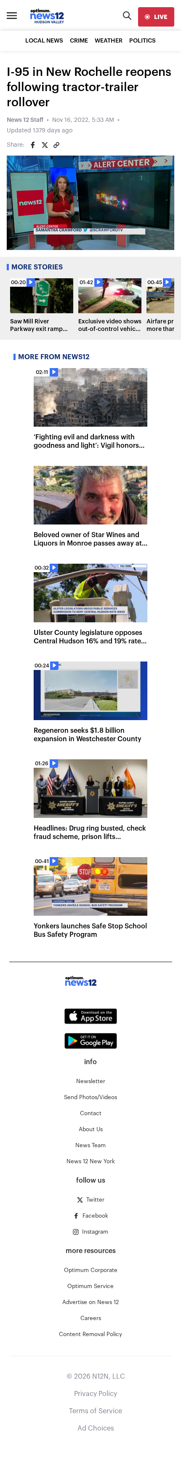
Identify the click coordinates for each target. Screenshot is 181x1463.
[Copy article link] (56, 145)
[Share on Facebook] (32, 145)
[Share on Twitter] (44, 145)
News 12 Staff (25, 120)
